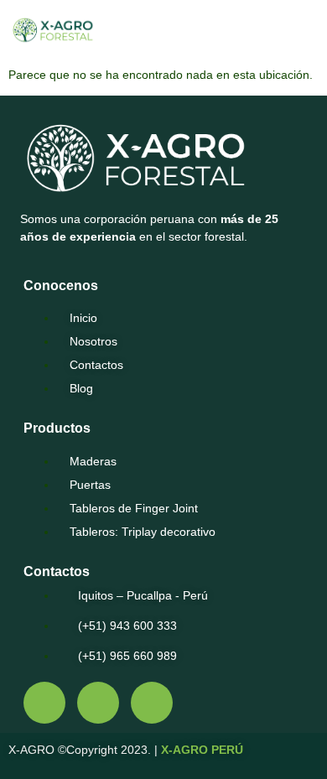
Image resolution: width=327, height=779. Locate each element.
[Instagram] (98, 703)
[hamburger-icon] (286, 33)
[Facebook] (44, 703)
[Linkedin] (152, 703)
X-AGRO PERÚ (202, 749)
